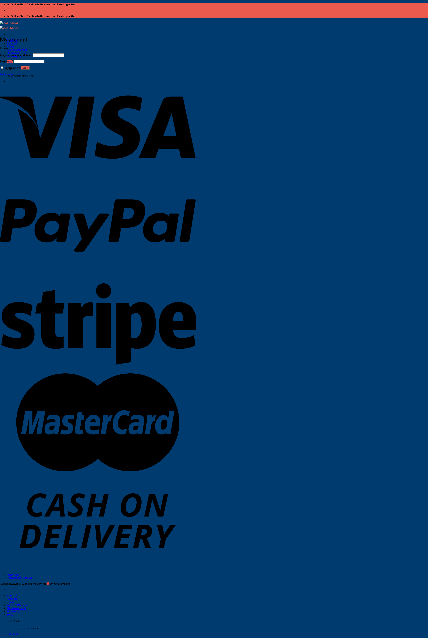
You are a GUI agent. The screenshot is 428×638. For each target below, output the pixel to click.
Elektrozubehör (16, 52)
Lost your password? (12, 73)
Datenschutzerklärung (19, 577)
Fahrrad (12, 43)
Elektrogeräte (15, 611)
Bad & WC (13, 595)
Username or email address (16, 54)
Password (6, 61)
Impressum (13, 574)
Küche (10, 46)
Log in (25, 68)
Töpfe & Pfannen (17, 49)
